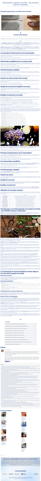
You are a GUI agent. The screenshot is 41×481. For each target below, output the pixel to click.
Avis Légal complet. (29, 464)
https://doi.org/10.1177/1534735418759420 (6, 395)
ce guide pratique (30, 101)
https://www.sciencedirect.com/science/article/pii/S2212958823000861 (9, 388)
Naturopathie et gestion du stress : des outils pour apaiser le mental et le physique (10, 82)
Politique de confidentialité (17, 478)
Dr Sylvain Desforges (6, 12)
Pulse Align (38, 351)
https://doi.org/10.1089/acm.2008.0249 (18, 381)
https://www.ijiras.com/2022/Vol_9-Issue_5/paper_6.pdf (7, 397)
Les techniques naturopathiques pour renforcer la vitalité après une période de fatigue (10, 157)
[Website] (9, 361)
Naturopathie (14, 6)
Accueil (8, 6)
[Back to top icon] (20, 467)
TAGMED (35, 351)
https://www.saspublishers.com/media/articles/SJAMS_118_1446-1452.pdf (20, 373)
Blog (10, 6)
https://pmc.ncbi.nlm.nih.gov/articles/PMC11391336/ (28, 404)
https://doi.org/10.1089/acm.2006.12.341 (15, 406)
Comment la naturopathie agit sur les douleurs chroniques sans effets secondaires (10, 74)
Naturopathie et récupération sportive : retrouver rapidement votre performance (10, 57)
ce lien (26, 101)
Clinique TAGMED (10, 354)
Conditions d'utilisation (24, 478)
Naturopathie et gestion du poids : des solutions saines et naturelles (25, 6)
